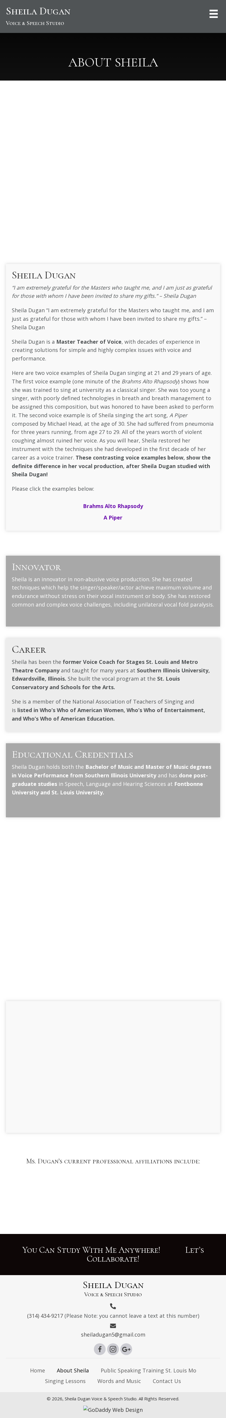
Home (37, 1370)
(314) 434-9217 (45, 1315)
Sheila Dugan (38, 16)
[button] (100, 1349)
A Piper (113, 517)
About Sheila (73, 1370)
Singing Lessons (65, 1380)
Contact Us (167, 1380)
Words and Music (119, 1380)
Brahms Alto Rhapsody (113, 506)
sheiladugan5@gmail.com (113, 1334)
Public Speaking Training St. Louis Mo (148, 1370)
